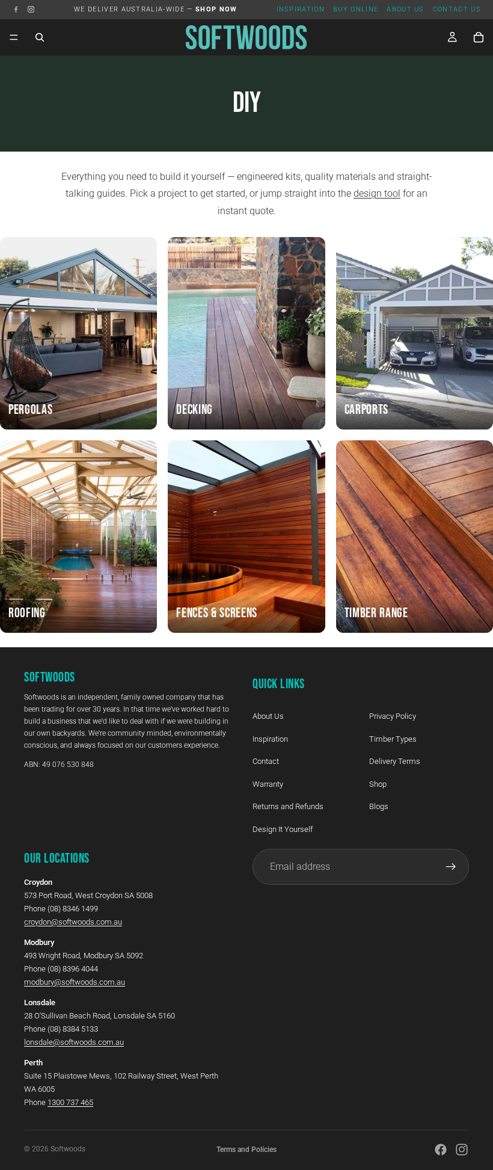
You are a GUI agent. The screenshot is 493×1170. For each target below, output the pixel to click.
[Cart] (478, 37)
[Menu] (14, 37)
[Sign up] (451, 866)
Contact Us (457, 9)
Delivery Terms (394, 761)
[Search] (39, 37)
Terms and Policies (246, 1149)
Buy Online (355, 9)
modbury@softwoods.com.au (74, 982)
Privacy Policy (392, 716)
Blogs (378, 806)
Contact (266, 761)
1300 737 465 (70, 1102)
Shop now (216, 9)
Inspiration (301, 9)
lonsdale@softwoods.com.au (74, 1042)
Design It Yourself (283, 829)
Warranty (268, 784)
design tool (377, 193)
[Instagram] (31, 9)
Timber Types (393, 739)
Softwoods (68, 1149)
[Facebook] (16, 9)
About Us (405, 9)
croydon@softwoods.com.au (73, 921)
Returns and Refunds (288, 806)
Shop (378, 784)
